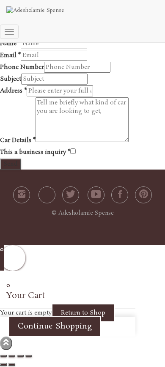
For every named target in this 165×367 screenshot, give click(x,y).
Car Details (18, 140)
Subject (10, 79)
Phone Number (22, 67)
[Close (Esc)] (3, 356)
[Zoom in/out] (28, 356)
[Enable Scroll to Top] (6, 343)
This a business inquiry (35, 152)
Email (10, 55)
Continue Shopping (55, 326)
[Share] (11, 356)
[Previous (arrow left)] (3, 364)
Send (10, 164)
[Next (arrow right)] (11, 364)
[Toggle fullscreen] (20, 356)
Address (13, 91)
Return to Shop (83, 313)
